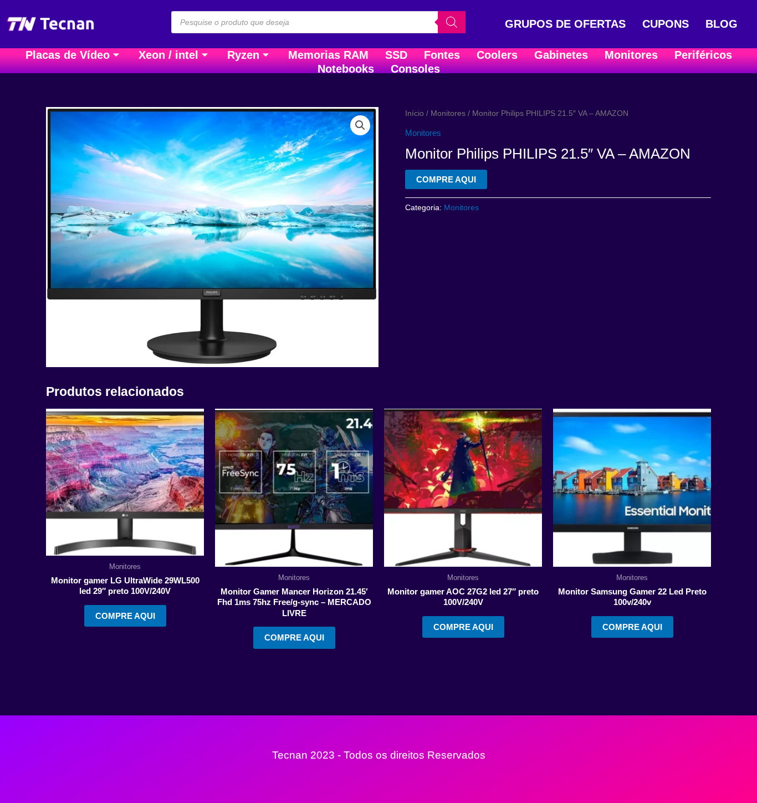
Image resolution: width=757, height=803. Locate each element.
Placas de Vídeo (67, 55)
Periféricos (703, 55)
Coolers (497, 55)
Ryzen (243, 55)
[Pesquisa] (452, 22)
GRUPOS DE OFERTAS (565, 24)
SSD (396, 55)
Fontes (442, 55)
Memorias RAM (328, 55)
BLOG (721, 24)
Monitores (631, 55)
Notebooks (346, 69)
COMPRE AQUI (446, 179)
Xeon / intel (168, 55)
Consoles (415, 69)
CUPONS (665, 24)
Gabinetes (561, 55)
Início (414, 113)
